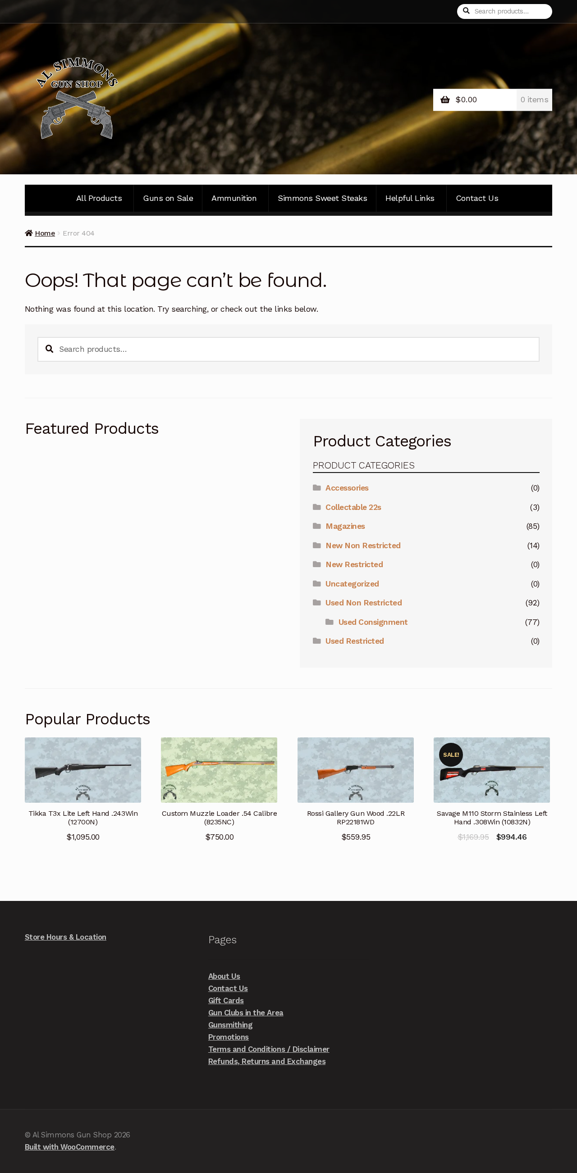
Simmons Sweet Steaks (322, 198)
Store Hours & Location (65, 936)
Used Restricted (354, 641)
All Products (99, 198)
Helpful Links (410, 198)
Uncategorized (352, 583)
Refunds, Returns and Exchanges (266, 1061)
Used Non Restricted (363, 602)
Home (45, 233)
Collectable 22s (353, 507)
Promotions (228, 1036)
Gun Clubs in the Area (246, 1012)
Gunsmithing (230, 1024)
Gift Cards (226, 1000)
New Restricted (354, 564)
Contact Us (477, 198)
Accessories (347, 487)
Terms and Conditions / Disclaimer (269, 1049)
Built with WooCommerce (69, 1146)
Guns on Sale (168, 198)
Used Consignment (373, 622)
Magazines (345, 526)
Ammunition (233, 198)
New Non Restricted (362, 545)
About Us (224, 976)
